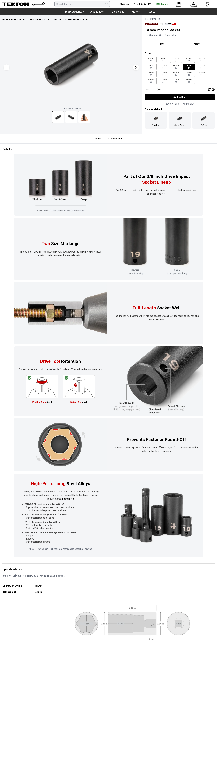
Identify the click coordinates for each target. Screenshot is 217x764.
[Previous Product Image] (6, 67)
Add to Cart (179, 97)
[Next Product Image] (136, 67)
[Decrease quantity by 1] (147, 89)
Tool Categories (73, 11)
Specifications (115, 138)
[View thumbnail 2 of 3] (71, 117)
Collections (118, 11)
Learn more (68, 498)
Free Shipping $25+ (143, 4)
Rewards (165, 4)
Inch (162, 44)
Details (97, 138)
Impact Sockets (18, 19)
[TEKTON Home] (23, 4)
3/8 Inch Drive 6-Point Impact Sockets (71, 19)
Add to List (188, 103)
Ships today (170, 35)
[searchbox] (82, 4)
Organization (97, 11)
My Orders (125, 4)
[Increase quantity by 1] (159, 89)
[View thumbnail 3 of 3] (84, 117)
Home (5, 19)
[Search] (106, 4)
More (135, 11)
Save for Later (173, 103)
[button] (71, 64)
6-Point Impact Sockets (40, 19)
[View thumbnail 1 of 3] (58, 117)
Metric (197, 44)
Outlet (151, 11)
